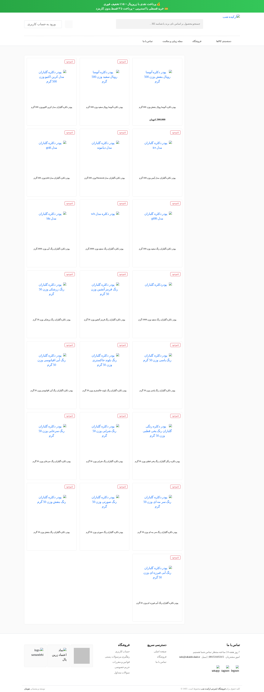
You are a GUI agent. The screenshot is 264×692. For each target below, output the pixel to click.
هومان (27, 689)
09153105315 (216, 657)
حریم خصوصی (122, 667)
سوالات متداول (122, 672)
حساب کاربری (122, 651)
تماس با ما (161, 662)
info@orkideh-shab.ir (189, 657)
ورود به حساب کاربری (41, 24)
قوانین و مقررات (121, 662)
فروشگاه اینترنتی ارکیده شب (213, 689)
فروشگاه (161, 656)
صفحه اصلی (160, 651)
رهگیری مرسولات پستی (117, 656)
